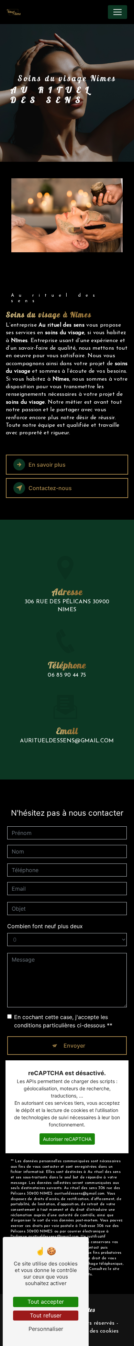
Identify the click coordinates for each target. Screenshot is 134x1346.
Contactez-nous (50, 488)
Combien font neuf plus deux (45, 926)
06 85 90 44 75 (67, 675)
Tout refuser (46, 1315)
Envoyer (74, 1045)
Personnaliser (46, 1328)
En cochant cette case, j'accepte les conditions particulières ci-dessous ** (63, 1021)
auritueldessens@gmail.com (67, 741)
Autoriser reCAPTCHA (67, 1139)
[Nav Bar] (117, 12)
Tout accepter (45, 1301)
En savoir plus (47, 464)
